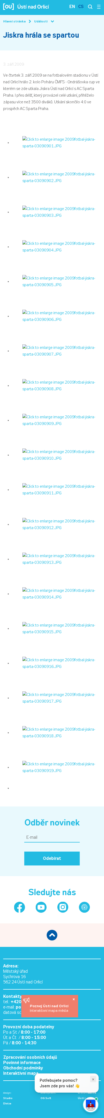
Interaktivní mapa (20, 1073)
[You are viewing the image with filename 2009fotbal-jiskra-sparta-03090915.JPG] (56, 628)
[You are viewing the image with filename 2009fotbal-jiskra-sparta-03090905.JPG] (56, 281)
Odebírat (52, 858)
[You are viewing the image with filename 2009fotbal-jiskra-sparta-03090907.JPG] (56, 351)
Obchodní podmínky (23, 1067)
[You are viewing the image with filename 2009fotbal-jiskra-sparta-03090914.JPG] (56, 594)
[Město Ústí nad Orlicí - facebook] (19, 907)
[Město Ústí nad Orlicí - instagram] (62, 907)
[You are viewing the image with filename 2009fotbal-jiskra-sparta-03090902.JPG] (56, 177)
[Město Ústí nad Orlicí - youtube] (41, 907)
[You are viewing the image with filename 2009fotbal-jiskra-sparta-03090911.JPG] (56, 489)
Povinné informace (22, 1062)
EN (72, 6)
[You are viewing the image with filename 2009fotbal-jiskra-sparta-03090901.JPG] (56, 142)
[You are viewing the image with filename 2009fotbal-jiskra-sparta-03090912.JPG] (56, 524)
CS (81, 6)
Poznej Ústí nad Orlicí (50, 1006)
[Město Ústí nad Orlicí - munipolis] (84, 907)
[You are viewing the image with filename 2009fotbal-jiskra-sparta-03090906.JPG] (56, 316)
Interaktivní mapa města (49, 1011)
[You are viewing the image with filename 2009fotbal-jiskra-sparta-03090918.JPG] (56, 732)
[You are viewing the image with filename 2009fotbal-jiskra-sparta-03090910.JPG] (56, 455)
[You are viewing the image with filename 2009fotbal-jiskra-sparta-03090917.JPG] (56, 698)
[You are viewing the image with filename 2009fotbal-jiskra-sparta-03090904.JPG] (56, 247)
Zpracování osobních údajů (30, 1057)
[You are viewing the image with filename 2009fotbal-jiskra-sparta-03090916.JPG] (56, 663)
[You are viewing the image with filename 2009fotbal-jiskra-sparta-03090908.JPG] (56, 385)
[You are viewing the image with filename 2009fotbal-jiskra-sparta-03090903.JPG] (56, 212)
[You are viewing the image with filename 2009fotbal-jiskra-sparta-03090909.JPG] (56, 420)
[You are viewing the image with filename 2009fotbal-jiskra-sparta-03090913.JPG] (56, 559)
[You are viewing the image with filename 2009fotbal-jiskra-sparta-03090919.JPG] (56, 767)
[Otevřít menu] (99, 6)
